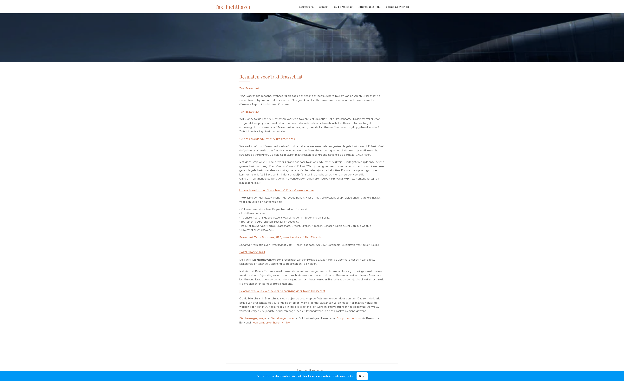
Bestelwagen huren (283, 318)
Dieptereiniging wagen (253, 318)
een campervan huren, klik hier (272, 322)
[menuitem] (307, 7)
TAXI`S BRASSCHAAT (252, 252)
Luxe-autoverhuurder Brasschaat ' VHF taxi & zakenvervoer (276, 190)
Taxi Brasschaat (249, 88)
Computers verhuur (349, 318)
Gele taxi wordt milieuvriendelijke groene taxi (267, 139)
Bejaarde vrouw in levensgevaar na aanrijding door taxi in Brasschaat (282, 291)
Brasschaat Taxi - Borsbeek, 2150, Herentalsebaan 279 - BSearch (280, 237)
